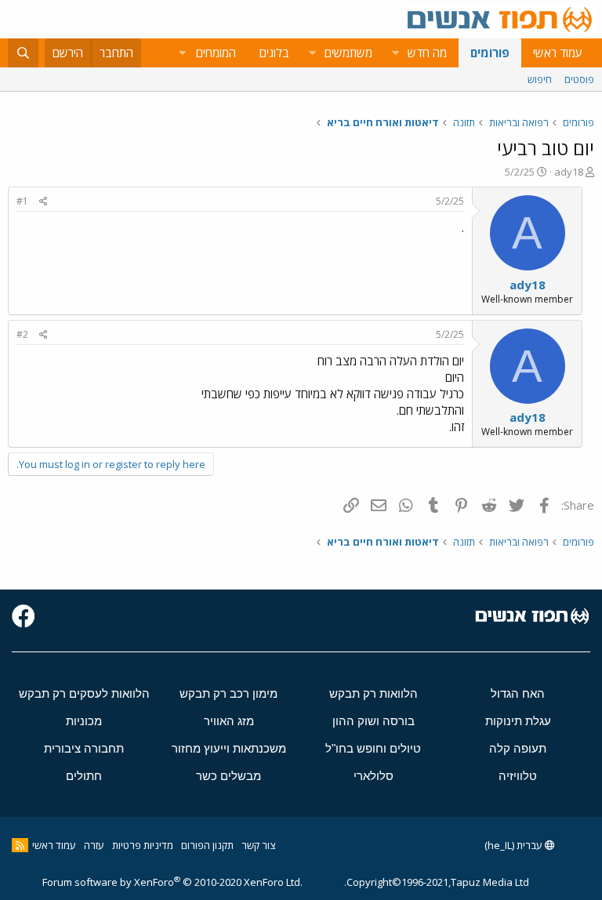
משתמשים (348, 52)
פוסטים (579, 79)
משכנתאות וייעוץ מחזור (229, 748)
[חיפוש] (23, 52)
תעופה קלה (517, 748)
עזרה (94, 845)
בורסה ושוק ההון (373, 721)
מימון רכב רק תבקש (228, 693)
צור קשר (258, 845)
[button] (395, 52)
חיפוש (540, 79)
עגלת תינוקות (518, 721)
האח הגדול (518, 693)
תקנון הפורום (207, 845)
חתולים (84, 775)
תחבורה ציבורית (84, 748)
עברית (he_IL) (514, 845)
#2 (22, 334)
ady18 (568, 172)
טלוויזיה (518, 775)
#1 (22, 201)
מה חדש (427, 52)
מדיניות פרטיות (142, 845)
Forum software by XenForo (172, 882)
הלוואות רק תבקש (373, 693)
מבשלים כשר (228, 775)
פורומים (490, 52)
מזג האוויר (229, 721)
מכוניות (84, 721)
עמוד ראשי (557, 52)
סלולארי (373, 775)
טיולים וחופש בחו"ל (373, 748)
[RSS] (20, 845)
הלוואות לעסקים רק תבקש (84, 693)
